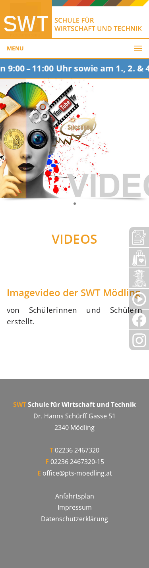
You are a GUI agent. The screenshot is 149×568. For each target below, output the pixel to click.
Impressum (75, 507)
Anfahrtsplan (74, 496)
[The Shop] (139, 258)
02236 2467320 (77, 450)
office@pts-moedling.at (77, 473)
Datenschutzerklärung (74, 518)
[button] (74, 204)
